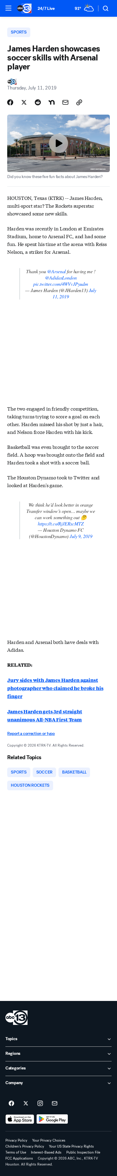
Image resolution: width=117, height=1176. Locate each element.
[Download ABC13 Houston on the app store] (19, 1119)
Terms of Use (15, 1152)
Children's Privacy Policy (24, 1146)
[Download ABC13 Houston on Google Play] (52, 1119)
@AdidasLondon (61, 277)
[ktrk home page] (16, 1018)
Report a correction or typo (31, 733)
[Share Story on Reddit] (38, 102)
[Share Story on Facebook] (10, 102)
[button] (8, 8)
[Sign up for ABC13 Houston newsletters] (55, 1104)
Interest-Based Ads (46, 1152)
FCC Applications (19, 1158)
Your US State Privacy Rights (71, 1146)
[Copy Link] (79, 102)
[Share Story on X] (24, 102)
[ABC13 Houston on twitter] (26, 1104)
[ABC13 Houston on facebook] (11, 1104)
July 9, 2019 (81, 536)
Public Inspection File (83, 1152)
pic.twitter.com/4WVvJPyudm (60, 284)
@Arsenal (56, 271)
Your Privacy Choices (48, 1140)
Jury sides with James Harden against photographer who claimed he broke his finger (55, 688)
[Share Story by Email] (65, 102)
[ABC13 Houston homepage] (24, 8)
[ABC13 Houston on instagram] (40, 1104)
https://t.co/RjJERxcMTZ (60, 523)
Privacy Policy (16, 1140)
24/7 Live (46, 8)
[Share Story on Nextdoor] (51, 102)
